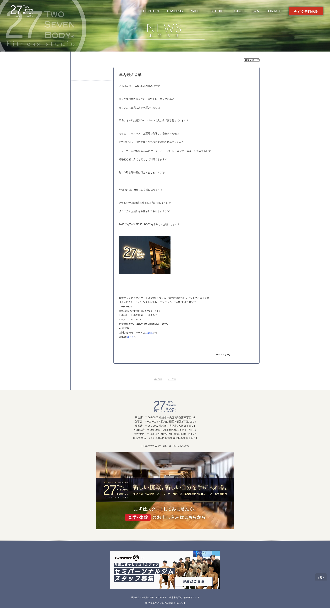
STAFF (239, 11)
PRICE (195, 11)
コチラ (149, 332)
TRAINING (175, 11)
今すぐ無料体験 (306, 11)
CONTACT (274, 11)
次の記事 (172, 379)
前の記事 (158, 379)
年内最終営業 (130, 75)
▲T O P (321, 577)
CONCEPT (151, 11)
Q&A (255, 11)
